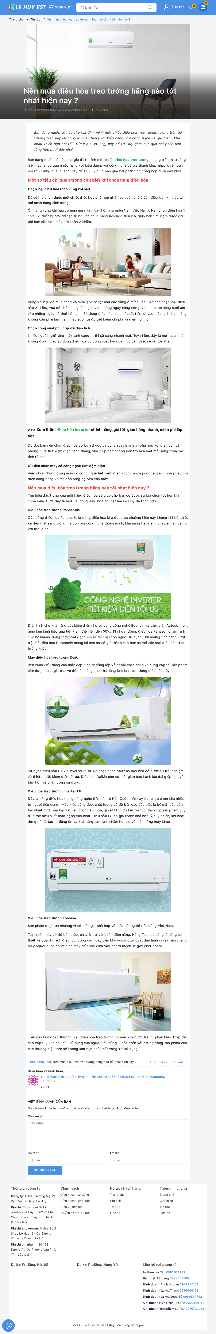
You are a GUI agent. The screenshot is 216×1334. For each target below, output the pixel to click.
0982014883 (175, 1272)
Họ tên (33, 1153)
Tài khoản (177, 6)
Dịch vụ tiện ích (71, 1207)
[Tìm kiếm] (150, 7)
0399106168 (195, 1302)
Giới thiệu (116, 1200)
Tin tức (115, 1207)
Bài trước (160, 1062)
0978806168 (189, 1284)
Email (114, 1153)
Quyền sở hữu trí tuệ (75, 1212)
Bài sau (177, 1062)
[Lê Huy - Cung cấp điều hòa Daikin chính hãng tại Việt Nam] (27, 7)
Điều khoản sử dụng (75, 1194)
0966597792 (192, 1296)
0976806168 (189, 1290)
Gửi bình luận (45, 1170)
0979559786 (179, 1278)
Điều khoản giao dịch (75, 1200)
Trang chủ (117, 1194)
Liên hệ (115, 1212)
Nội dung (35, 1116)
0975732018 (195, 1308)
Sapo (139, 1325)
